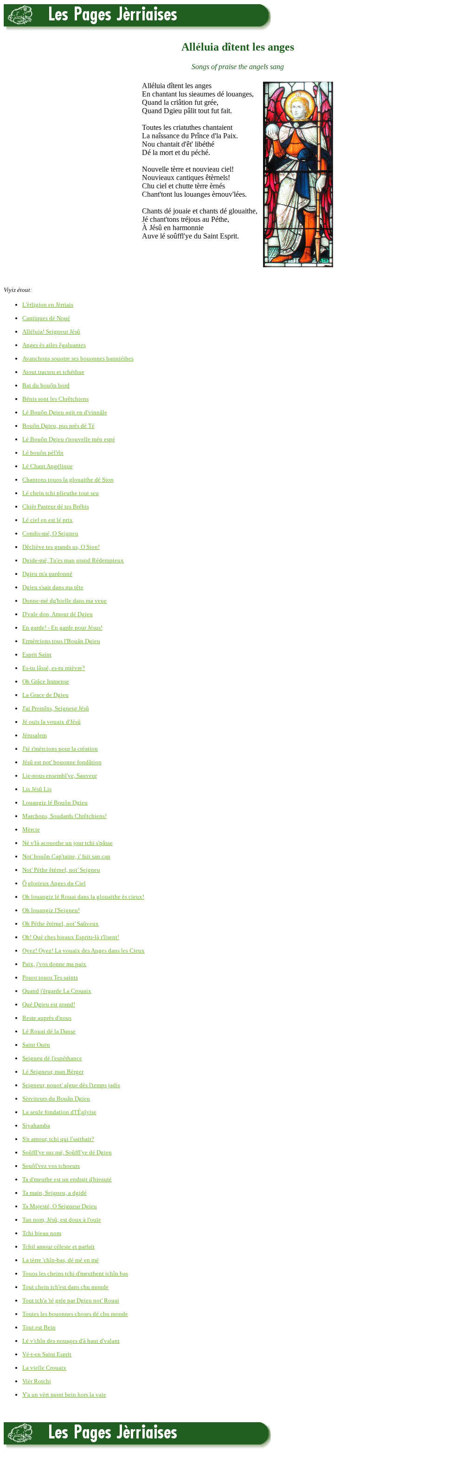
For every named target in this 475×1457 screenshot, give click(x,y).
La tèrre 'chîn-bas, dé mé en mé (60, 1260)
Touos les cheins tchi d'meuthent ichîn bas (75, 1273)
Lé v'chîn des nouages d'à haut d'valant (71, 1340)
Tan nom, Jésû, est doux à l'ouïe (61, 1219)
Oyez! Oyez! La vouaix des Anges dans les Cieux (83, 950)
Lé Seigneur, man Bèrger (52, 1071)
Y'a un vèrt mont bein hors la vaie (64, 1394)
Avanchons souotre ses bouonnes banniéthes (78, 358)
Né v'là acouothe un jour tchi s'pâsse (67, 842)
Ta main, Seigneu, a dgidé (54, 1192)
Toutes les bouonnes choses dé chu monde (75, 1313)
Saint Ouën (36, 1044)
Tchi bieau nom (41, 1233)
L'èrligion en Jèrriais (47, 304)
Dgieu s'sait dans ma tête (52, 587)
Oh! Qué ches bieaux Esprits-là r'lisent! (70, 937)
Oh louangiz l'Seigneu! (51, 910)
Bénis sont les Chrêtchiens (55, 398)
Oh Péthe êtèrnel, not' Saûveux (60, 923)
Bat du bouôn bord (46, 385)
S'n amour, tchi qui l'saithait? (58, 1138)
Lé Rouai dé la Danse (49, 1031)
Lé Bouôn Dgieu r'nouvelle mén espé (68, 439)
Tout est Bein (39, 1327)
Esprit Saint (36, 654)
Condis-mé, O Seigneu (50, 533)
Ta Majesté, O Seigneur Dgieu (59, 1206)
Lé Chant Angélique (47, 466)
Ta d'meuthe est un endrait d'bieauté (67, 1179)
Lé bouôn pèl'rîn (43, 452)
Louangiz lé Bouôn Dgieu (55, 802)
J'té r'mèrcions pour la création (60, 748)
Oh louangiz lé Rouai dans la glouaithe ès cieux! (83, 896)
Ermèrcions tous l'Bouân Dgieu (61, 641)
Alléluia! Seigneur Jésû (51, 331)
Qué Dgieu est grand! (48, 1004)
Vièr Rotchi (36, 1381)
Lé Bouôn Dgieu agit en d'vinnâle (64, 412)
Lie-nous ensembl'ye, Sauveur (59, 775)
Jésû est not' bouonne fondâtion (62, 762)
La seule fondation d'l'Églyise (59, 1112)
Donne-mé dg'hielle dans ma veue (64, 600)
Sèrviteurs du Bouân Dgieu (56, 1098)
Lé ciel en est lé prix (47, 519)
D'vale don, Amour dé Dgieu (57, 614)
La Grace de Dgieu (45, 694)
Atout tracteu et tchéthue (53, 371)
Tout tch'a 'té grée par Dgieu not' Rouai (70, 1300)
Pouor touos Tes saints (50, 977)
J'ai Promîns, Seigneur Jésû (55, 708)
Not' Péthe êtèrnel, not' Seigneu (61, 869)
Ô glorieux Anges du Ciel (54, 883)
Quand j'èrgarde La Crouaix (56, 990)
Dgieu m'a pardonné (47, 573)
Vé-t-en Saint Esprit (46, 1354)
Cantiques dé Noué (46, 318)
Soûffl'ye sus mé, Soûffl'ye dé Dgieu (67, 1152)
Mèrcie (31, 829)
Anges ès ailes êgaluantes (54, 345)
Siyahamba (36, 1125)
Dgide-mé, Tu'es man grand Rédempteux (73, 560)
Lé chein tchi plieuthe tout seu (60, 493)
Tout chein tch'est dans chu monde (65, 1286)
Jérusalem (34, 735)
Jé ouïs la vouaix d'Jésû (51, 721)
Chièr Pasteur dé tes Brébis (55, 506)
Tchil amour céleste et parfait (58, 1246)
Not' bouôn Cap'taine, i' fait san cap (66, 856)
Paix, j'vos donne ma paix (54, 964)
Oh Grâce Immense (45, 681)
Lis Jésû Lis (36, 789)
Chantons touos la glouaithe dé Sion (68, 479)
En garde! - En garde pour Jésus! (62, 627)
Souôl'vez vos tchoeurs (51, 1165)
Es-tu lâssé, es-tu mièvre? (53, 667)
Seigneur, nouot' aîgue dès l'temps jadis (71, 1085)
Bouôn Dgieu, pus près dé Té (58, 425)
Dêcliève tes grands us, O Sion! (61, 546)
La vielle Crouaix (44, 1367)
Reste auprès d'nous (46, 1017)
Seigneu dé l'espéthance (52, 1058)
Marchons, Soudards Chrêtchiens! (64, 815)
